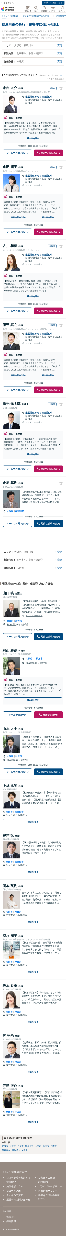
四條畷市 (19, 812)
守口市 (18, 1112)
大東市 (38, 1146)
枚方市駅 (11, 624)
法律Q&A (11, 1182)
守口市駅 (11, 1115)
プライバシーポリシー (50, 1186)
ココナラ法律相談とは (18, 1177)
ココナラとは (13, 1190)
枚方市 (18, 621)
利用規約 (43, 1182)
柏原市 (46, 1146)
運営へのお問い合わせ (18, 1199)
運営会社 (11, 1217)
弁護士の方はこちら (53, 2)
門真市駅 (11, 915)
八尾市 (20, 1146)
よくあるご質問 (14, 1195)
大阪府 (10, 511)
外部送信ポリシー (47, 1190)
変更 (59, 45)
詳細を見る (33, 822)
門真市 (18, 912)
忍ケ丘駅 (11, 815)
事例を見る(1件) (18, 217)
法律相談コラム (14, 1186)
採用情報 (11, 1221)
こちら (60, 75)
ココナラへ (9, 3)
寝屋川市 (30, 96)
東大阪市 (6, 1150)
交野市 (24, 1150)
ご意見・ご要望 (46, 1177)
